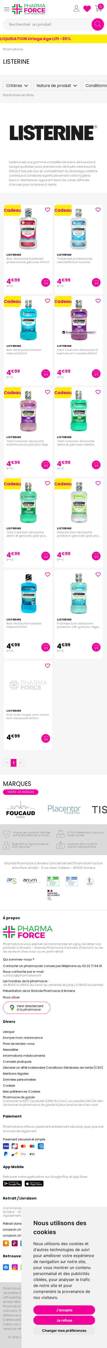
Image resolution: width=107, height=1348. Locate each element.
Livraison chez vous (18, 1229)
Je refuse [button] (64, 1320)
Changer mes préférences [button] (64, 1330)
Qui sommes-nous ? (18, 959)
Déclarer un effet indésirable (24, 1067)
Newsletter (10, 1049)
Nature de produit (54, 85)
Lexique (8, 1032)
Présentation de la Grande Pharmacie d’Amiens (39, 991)
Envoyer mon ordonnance (23, 1038)
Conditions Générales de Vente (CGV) (74, 1067)
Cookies (9, 1085)
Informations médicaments (24, 1055)
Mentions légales (16, 1073)
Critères (14, 85)
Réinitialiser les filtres (18, 95)
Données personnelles (19, 1079)
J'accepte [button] (64, 1310)
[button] (6, 9)
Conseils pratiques (17, 1061)
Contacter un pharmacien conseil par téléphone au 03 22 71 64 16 (52, 966)
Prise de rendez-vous (19, 1044)
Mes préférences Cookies (21, 1091)
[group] (20, 809)
